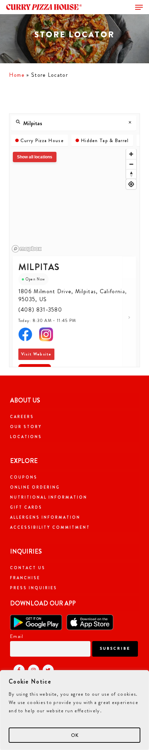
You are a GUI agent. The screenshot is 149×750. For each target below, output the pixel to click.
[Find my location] (131, 184)
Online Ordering (35, 487)
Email (17, 636)
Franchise (25, 578)
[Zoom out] (131, 164)
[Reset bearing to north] (131, 174)
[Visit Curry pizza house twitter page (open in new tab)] (46, 670)
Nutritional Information (48, 497)
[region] (74, 710)
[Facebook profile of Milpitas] (25, 336)
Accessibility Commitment (50, 527)
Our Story (26, 426)
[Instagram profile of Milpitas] (46, 336)
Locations (26, 436)
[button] (139, 7)
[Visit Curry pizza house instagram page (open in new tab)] (32, 670)
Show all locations (34, 157)
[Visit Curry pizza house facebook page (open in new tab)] (17, 670)
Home (17, 75)
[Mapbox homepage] (26, 249)
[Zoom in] (131, 154)
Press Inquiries (33, 588)
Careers (22, 416)
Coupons (23, 477)
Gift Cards (26, 507)
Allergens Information (45, 517)
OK (74, 735)
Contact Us (27, 568)
